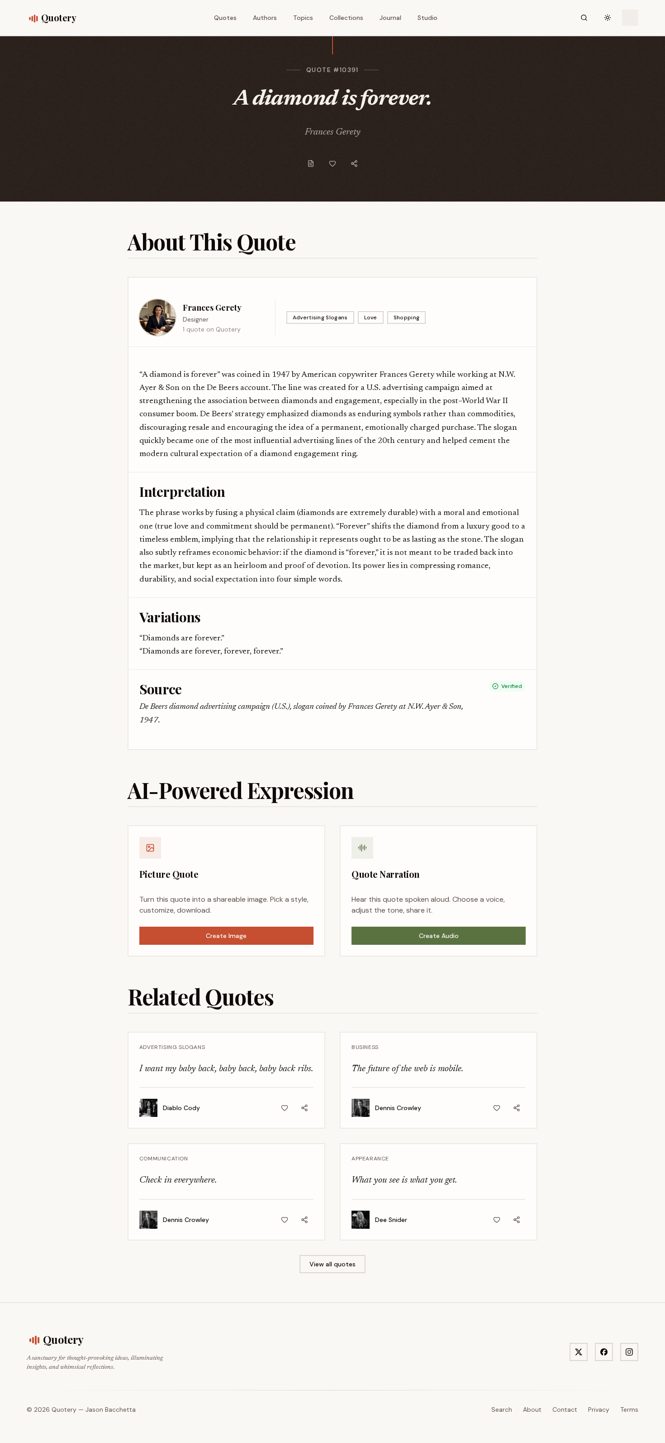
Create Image (226, 936)
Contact (564, 1409)
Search (501, 1409)
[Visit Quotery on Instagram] (629, 1352)
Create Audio (439, 936)
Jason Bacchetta (111, 1409)
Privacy (598, 1409)
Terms (629, 1409)
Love (370, 317)
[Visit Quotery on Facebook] (604, 1352)
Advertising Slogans (320, 317)
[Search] (584, 18)
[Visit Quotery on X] (579, 1352)
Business (365, 1047)
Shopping (406, 317)
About (532, 1409)
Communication (163, 1158)
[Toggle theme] (607, 18)
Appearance (370, 1158)
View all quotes (332, 1264)
